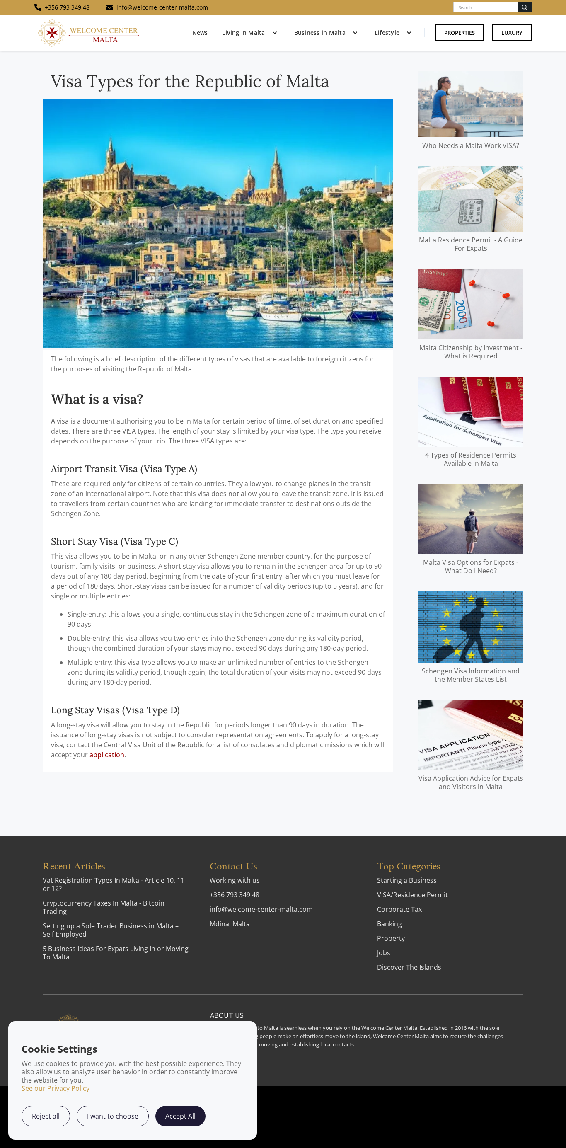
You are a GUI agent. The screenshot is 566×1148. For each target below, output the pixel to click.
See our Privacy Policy (55, 1088)
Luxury (511, 32)
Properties (459, 32)
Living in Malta (243, 32)
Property (391, 938)
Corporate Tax (399, 909)
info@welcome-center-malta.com (261, 909)
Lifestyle (387, 32)
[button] (248, 32)
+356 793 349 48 (234, 894)
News (200, 32)
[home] (88, 32)
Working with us (235, 880)
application (106, 754)
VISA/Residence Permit (412, 894)
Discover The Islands (409, 967)
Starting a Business (407, 880)
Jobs (383, 952)
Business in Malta (320, 32)
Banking (389, 923)
